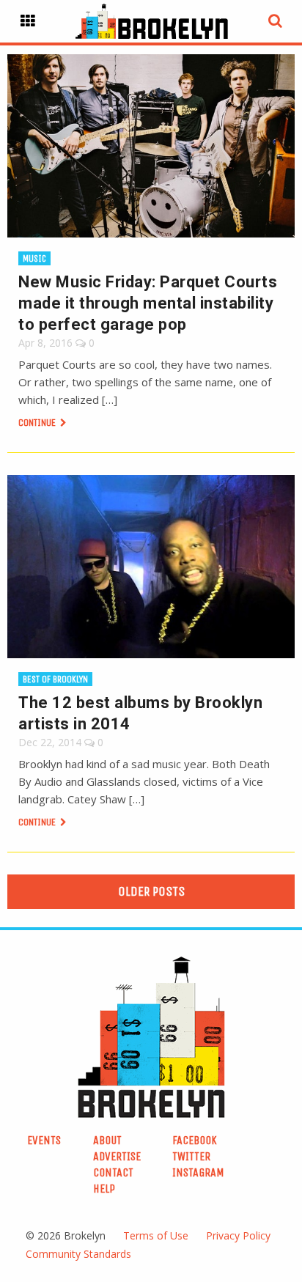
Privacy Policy (238, 1235)
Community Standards (78, 1254)
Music (34, 258)
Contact (113, 1172)
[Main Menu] (28, 21)
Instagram (198, 1172)
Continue (38, 422)
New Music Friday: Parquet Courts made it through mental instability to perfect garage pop (147, 303)
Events (44, 1140)
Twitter (191, 1156)
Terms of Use (155, 1235)
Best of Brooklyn (55, 679)
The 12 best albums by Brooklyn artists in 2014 (140, 713)
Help (104, 1189)
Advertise (117, 1156)
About (107, 1140)
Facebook (194, 1140)
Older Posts (151, 891)
